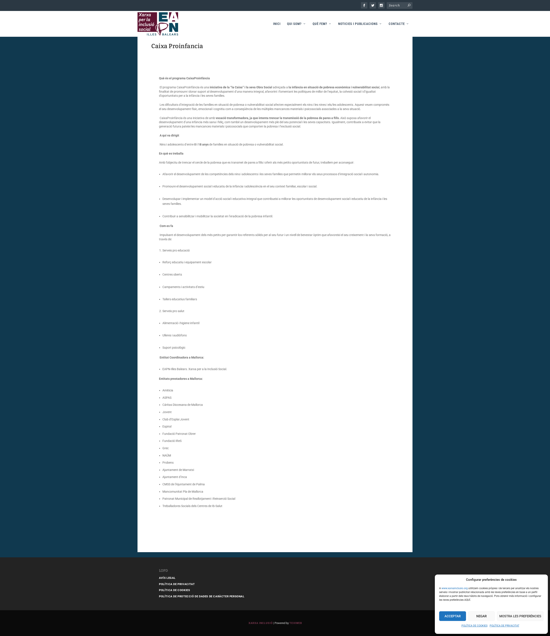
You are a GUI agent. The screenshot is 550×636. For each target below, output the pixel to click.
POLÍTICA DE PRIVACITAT (504, 625)
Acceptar (453, 616)
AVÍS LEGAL (167, 577)
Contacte (397, 24)
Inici (277, 24)
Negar (481, 616)
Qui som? (294, 24)
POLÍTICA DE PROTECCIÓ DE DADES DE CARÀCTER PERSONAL (201, 596)
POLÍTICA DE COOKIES (474, 625)
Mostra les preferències (520, 616)
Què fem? (320, 24)
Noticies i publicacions (358, 24)
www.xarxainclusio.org (455, 588)
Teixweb (295, 623)
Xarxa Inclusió (261, 623)
